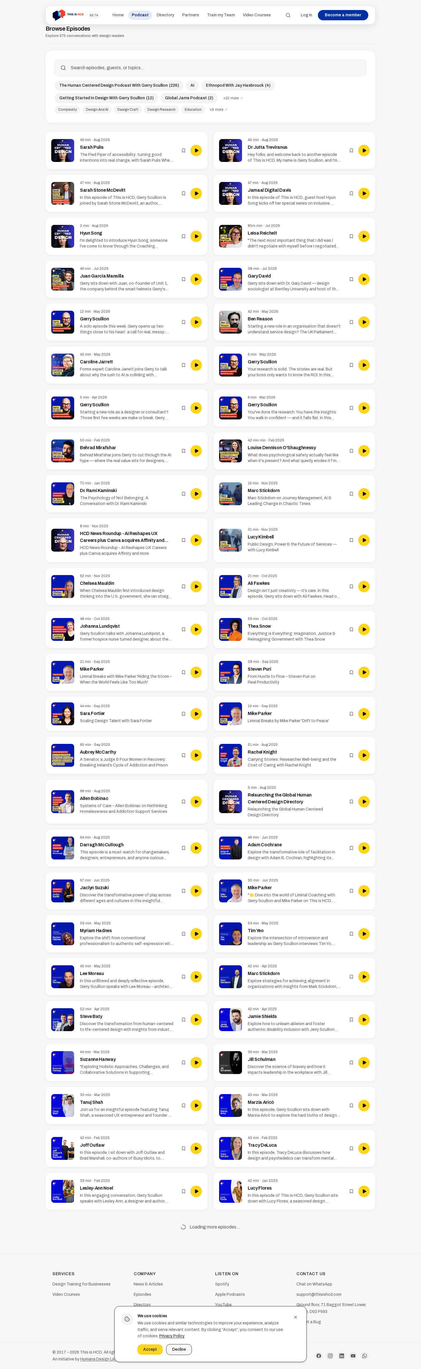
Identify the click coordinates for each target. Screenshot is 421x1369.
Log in (306, 15)
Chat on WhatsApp (314, 1284)
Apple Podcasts (230, 1294)
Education (193, 110)
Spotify (222, 1284)
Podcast (140, 15)
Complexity (67, 110)
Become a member (343, 15)
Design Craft (127, 110)
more (231, 98)
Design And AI (97, 110)
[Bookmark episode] (183, 150)
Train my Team (221, 15)
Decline (179, 1349)
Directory (165, 15)
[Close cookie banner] (296, 1317)
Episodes (142, 1294)
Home (118, 15)
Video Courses (257, 15)
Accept (150, 1349)
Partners (190, 15)
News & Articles (148, 1284)
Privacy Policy (171, 1336)
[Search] (288, 15)
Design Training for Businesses (81, 1284)
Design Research (161, 110)
